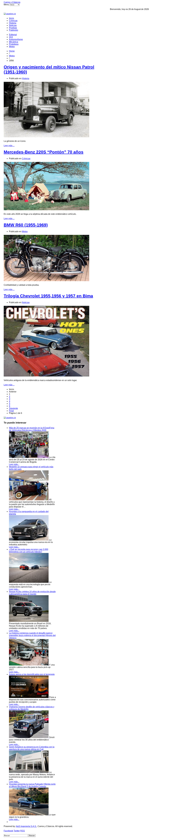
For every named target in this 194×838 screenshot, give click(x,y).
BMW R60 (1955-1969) (26, 225)
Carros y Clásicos (12, 2)
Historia (12, 23)
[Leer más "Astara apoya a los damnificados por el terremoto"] (29, 697)
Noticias (13, 25)
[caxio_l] (10, 417)
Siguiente (13, 408)
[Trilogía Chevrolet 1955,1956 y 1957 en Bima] (46, 376)
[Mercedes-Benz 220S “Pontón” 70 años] (46, 209)
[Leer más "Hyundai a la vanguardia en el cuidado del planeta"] (29, 540)
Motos (12, 46)
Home (12, 51)
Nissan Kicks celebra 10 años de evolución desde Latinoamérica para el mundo (32, 592)
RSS (22, 831)
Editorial (13, 34)
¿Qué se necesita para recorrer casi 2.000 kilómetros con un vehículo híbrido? (28, 550)
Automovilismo (16, 39)
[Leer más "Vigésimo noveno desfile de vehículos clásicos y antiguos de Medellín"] (29, 737)
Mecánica (13, 42)
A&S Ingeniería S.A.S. (26, 826)
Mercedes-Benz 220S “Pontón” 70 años (43, 152)
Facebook (8, 831)
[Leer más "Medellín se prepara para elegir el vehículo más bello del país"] (29, 499)
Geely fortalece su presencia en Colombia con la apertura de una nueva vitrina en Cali (31, 748)
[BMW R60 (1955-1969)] (46, 280)
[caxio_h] (10, 14)
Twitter (17, 831)
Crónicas (13, 20)
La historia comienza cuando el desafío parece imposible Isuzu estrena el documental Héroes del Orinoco (32, 635)
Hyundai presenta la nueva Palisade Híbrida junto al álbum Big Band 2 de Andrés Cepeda (32, 785)
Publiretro (13, 30)
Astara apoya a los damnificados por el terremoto (32, 674)
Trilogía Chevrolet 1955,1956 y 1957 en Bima (48, 295)
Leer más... (14, 464)
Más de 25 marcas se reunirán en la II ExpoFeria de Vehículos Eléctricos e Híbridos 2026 (31, 429)
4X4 (11, 37)
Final (11, 411)
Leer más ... (9, 145)
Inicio (11, 18)
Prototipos (13, 44)
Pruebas (13, 28)
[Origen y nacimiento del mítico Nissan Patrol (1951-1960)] (46, 136)
